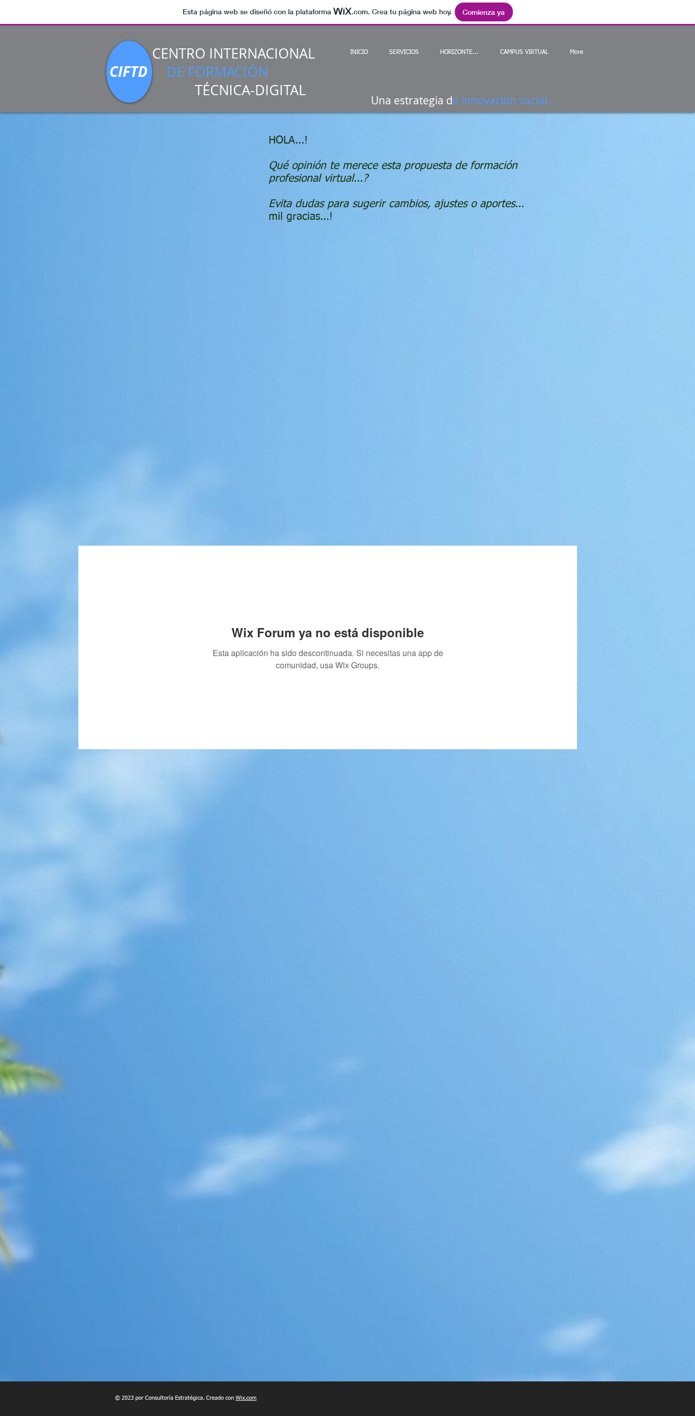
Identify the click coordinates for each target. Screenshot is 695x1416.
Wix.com (246, 1398)
